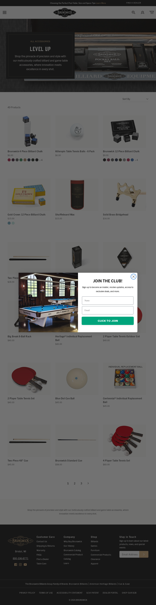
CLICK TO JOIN (108, 321)
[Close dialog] (133, 276)
